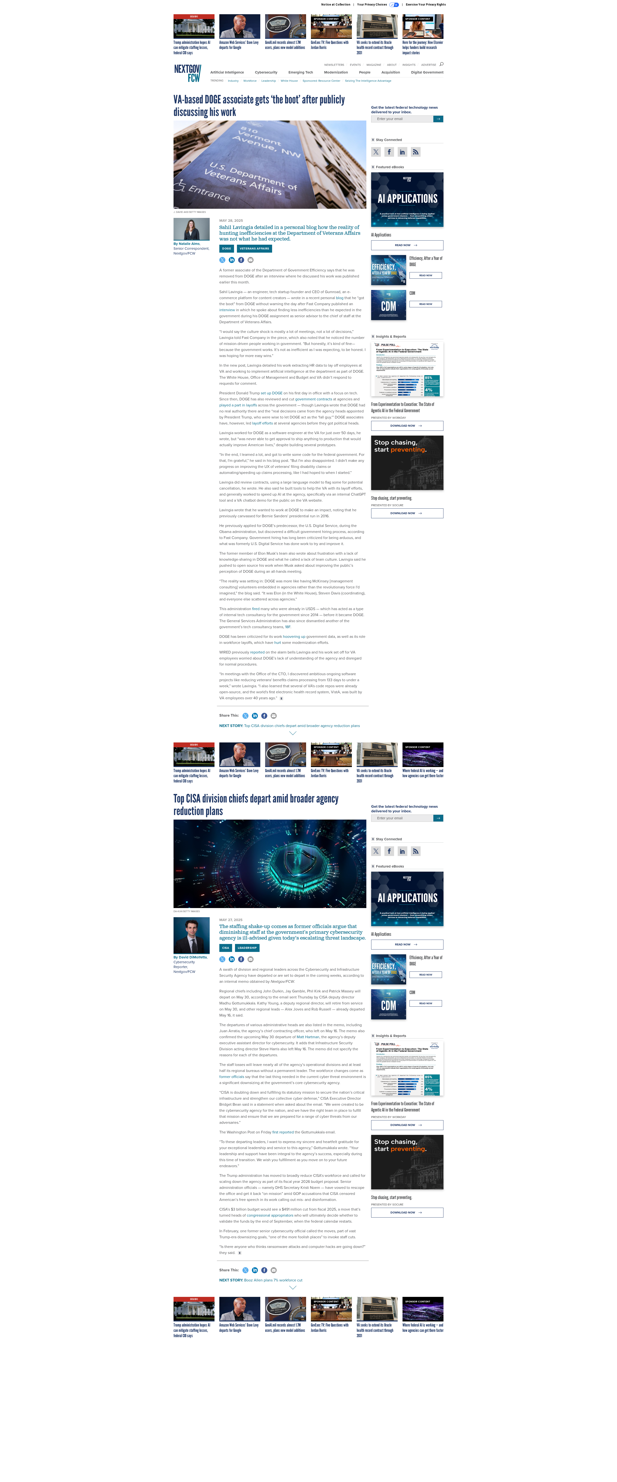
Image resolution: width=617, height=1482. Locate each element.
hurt (277, 642)
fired (256, 609)
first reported (283, 1132)
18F (287, 627)
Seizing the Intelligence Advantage (368, 81)
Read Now (403, 245)
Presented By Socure (387, 505)
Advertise (428, 65)
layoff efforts (262, 423)
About (392, 65)
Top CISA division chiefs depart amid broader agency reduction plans (302, 725)
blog (339, 298)
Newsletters (334, 65)
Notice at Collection (335, 4)
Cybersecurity (266, 72)
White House (289, 81)
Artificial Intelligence (227, 72)
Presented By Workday (388, 418)
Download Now (403, 426)
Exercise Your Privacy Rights (426, 4)
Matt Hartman (308, 1037)
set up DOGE (271, 393)
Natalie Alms (189, 243)
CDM (412, 293)
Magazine (374, 65)
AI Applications (381, 235)
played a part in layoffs (238, 405)
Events (355, 65)
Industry (233, 81)
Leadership (269, 81)
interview (227, 310)
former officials (231, 1076)
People (364, 72)
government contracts (313, 399)
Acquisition (391, 72)
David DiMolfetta (193, 957)
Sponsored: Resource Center (321, 81)
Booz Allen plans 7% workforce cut (273, 1280)
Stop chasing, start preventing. (391, 498)
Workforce (250, 81)
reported (257, 652)
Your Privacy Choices (372, 4)
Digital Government (427, 72)
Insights (409, 65)
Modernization (336, 72)
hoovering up (294, 636)
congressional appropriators (270, 1215)
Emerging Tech (300, 72)
